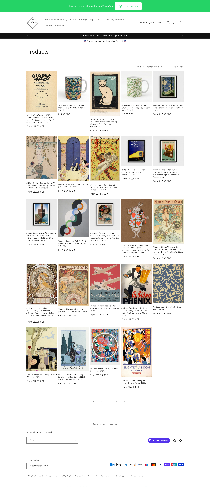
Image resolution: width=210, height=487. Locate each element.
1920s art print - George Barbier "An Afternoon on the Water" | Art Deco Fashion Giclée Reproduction (41, 185)
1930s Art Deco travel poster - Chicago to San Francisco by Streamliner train (133, 172)
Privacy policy (93, 476)
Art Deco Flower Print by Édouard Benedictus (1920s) (104, 370)
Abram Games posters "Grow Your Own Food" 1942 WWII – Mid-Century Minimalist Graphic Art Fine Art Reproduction (168, 173)
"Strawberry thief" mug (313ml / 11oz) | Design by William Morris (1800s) (71, 107)
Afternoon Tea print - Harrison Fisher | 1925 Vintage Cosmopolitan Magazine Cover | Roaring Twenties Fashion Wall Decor (104, 237)
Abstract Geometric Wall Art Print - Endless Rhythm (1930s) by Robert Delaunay (72, 243)
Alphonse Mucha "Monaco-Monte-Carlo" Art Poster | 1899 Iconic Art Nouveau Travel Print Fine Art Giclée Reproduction (168, 251)
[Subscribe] (74, 440)
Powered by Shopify (64, 476)
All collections (110, 424)
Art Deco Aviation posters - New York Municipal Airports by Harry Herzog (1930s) (105, 308)
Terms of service (107, 476)
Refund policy (80, 476)
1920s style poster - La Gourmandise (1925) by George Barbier (73, 185)
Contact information (138, 476)
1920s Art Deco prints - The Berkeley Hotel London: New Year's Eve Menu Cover (168, 107)
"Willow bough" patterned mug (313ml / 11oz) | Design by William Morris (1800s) (135, 107)
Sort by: (140, 66)
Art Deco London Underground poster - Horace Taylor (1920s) (134, 381)
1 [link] (85, 401)
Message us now (130, 6)
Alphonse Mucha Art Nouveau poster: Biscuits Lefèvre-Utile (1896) (73, 310)
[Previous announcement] (27, 35)
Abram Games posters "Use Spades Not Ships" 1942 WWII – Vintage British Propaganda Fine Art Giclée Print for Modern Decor (41, 237)
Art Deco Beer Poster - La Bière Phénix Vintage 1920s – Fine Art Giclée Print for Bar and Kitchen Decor (134, 312)
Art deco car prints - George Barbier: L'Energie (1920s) (41, 376)
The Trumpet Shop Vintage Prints (44, 476)
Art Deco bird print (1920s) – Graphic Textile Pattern (168, 308)
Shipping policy (122, 476)
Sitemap (97, 424)
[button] (168, 22)
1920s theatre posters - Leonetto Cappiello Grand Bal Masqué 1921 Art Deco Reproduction (104, 187)
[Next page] (124, 401)
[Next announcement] (182, 35)
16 (117, 401)
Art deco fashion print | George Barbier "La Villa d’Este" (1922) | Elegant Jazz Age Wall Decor (71, 377)
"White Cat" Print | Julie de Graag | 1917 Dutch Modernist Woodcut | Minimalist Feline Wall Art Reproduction (104, 123)
